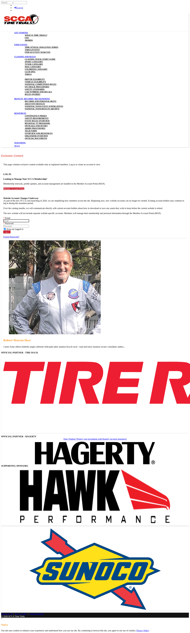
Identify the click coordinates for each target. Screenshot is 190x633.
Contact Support (36, 614)
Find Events (20, 45)
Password (8, 223)
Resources (20, 113)
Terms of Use (7, 614)
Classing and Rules (25, 57)
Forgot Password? (11, 237)
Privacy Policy (21, 614)
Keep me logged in (14, 229)
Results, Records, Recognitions (32, 99)
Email (6, 218)
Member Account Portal (13, 189)
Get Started (21, 33)
